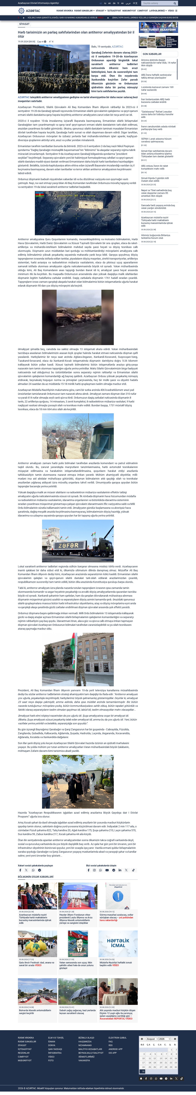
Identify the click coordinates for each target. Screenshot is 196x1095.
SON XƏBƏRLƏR (152, 54)
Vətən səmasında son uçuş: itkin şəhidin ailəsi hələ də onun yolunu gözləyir (76, 965)
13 (161, 1058)
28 (166, 1067)
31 (143, 1071)
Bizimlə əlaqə (86, 1037)
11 (150, 1058)
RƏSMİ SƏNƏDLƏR (83, 10)
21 (166, 1063)
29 (171, 1067)
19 (155, 1063)
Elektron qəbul (118, 1037)
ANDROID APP (115, 1049)
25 (150, 1067)
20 (161, 1063)
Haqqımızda (85, 1041)
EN (109, 3)
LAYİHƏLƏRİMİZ (157, 10)
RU (105, 3)
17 (143, 1063)
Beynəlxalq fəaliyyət (90, 1053)
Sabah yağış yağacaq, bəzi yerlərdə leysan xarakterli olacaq (77, 1011)
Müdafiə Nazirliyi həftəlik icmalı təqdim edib (116, 964)
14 (166, 1058)
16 (176, 1058)
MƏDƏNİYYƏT (129, 10)
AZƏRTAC (117, 46)
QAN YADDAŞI (55, 1049)
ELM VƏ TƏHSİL (56, 1037)
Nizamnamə (85, 1045)
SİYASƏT (100, 10)
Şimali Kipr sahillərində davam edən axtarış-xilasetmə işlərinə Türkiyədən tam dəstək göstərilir (157, 154)
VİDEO (171, 10)
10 (143, 1058)
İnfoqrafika (55, 1053)
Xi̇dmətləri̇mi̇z (86, 1057)
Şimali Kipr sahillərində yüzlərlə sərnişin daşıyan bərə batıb (116, 17)
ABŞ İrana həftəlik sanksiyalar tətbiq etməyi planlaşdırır (156, 76)
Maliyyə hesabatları (90, 1049)
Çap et (40, 41)
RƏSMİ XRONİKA (65, 10)
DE (114, 3)
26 (155, 1067)
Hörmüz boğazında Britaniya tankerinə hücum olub (155, 236)
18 (150, 1063)
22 (171, 1063)
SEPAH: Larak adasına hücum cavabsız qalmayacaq (156, 140)
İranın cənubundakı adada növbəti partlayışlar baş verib (158, 128)
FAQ (110, 1041)
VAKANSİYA (84, 1060)
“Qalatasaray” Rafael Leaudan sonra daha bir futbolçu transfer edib (157, 114)
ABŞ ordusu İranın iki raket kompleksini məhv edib (154, 167)
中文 (135, 3)
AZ (101, 3)
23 (176, 1063)
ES (122, 3)
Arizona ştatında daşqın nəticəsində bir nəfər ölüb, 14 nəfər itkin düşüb (158, 63)
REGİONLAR (23, 1053)
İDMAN (51, 1041)
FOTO (51, 1060)
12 (155, 1058)
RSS (110, 1045)
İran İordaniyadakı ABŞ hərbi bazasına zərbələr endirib (155, 100)
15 (171, 1058)
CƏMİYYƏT (142, 10)
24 (143, 1067)
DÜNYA (51, 1045)
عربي (128, 3)
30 (176, 1067)
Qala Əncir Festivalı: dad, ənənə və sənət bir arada (36, 964)
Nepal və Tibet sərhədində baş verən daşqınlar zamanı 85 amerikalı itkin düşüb (156, 193)
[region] (159, 152)
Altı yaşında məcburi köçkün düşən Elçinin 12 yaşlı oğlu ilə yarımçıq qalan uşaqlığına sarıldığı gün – (117, 1014)
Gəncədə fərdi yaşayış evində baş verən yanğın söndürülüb (158, 206)
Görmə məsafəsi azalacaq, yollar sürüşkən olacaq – (116, 917)
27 (161, 1067)
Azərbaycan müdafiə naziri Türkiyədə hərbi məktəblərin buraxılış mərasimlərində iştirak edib (35, 918)
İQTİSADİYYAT (114, 10)
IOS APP (113, 1053)
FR (118, 3)
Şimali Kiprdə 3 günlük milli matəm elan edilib (155, 179)
